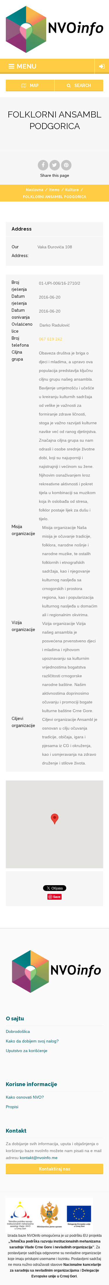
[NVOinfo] (54, 29)
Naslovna (34, 190)
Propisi (12, 1106)
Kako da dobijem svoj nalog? (32, 1041)
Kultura (72, 190)
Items (54, 190)
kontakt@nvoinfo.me (39, 1157)
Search (82, 85)
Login (102, 66)
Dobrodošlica (18, 1031)
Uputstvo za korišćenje (26, 1050)
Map (34, 85)
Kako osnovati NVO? (25, 1097)
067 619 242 (50, 339)
